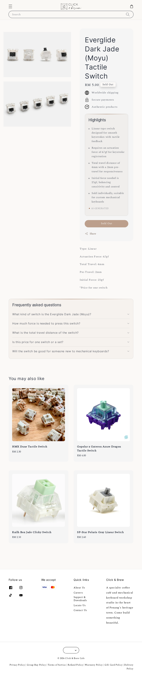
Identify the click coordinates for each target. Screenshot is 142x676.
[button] (10, 6)
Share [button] (93, 234)
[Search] (127, 14)
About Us (79, 588)
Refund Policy (75, 665)
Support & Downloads (80, 598)
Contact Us (80, 610)
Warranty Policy (94, 665)
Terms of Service (57, 665)
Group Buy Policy (36, 665)
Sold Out (106, 223)
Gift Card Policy (114, 665)
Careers (78, 593)
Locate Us (80, 605)
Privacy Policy (17, 665)
